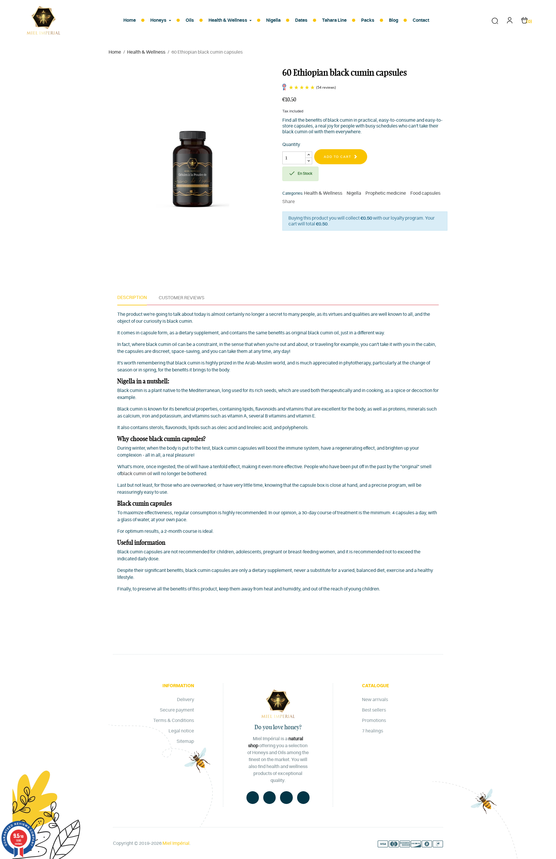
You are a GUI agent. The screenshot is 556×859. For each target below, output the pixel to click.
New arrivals (375, 699)
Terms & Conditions (173, 720)
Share (301, 202)
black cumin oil (136, 473)
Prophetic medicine (385, 193)
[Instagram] (303, 797)
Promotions (374, 720)
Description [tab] (132, 297)
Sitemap (185, 741)
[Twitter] (269, 797)
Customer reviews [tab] (181, 298)
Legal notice (181, 731)
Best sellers (374, 710)
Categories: (292, 194)
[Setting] (509, 22)
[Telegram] (286, 797)
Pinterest (319, 202)
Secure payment (177, 710)
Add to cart (337, 156)
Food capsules (425, 193)
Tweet (310, 202)
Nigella (354, 193)
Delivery (185, 699)
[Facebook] (252, 797)
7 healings (372, 731)
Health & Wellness (323, 193)
